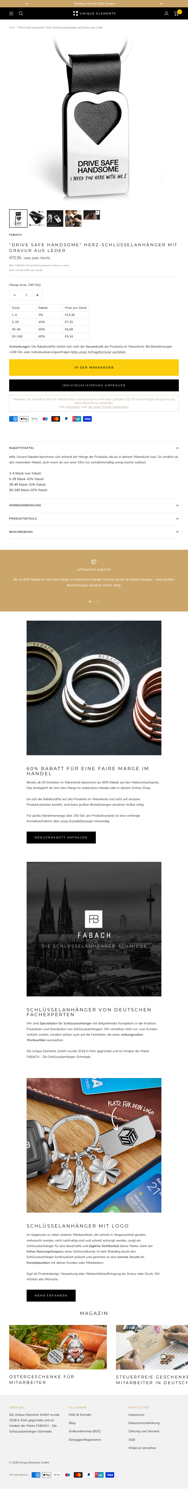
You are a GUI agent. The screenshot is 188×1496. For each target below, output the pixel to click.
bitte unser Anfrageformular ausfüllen (98, 352)
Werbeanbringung (25, 505)
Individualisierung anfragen (94, 385)
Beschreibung (21, 532)
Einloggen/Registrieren (85, 1440)
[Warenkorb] (176, 13)
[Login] (166, 13)
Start (12, 27)
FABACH (15, 235)
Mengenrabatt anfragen (61, 837)
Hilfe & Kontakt (80, 1415)
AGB (131, 1440)
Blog (72, 1423)
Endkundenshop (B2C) (85, 1431)
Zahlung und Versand (143, 1431)
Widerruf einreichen (142, 1448)
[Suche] (21, 13)
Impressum (136, 1415)
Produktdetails (23, 518)
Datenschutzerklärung (144, 1423)
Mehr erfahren (51, 1295)
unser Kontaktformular (76, 821)
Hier (69, 407)
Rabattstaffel (21, 448)
